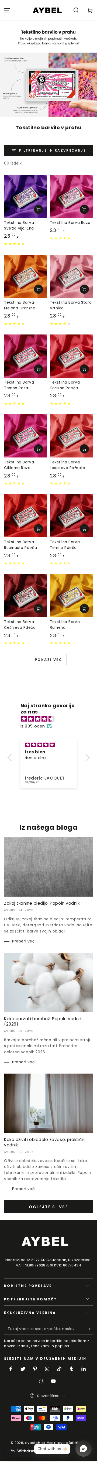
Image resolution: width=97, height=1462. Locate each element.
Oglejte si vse (48, 1207)
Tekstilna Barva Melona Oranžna (20, 305)
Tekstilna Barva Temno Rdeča (65, 544)
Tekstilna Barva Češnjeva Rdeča (20, 624)
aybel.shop (35, 1442)
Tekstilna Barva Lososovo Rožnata (67, 465)
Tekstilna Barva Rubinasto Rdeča (20, 544)
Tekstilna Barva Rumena (65, 624)
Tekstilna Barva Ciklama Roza (19, 465)
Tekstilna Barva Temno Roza (19, 385)
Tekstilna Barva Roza (70, 222)
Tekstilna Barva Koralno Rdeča (65, 385)
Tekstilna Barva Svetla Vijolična (19, 225)
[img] (51, 718)
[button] (76, 10)
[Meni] (7, 10)
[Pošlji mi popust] (90, 1329)
